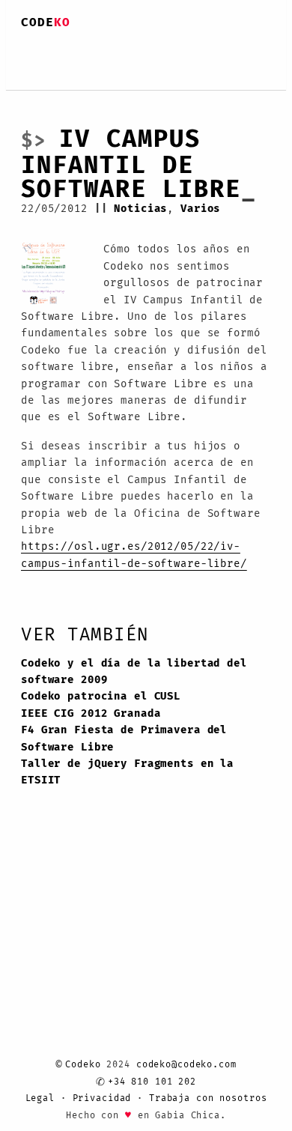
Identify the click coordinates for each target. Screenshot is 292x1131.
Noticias (155, 211)
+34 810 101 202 (152, 1072)
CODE (45, 22)
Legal (39, 1093)
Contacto (231, 67)
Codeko (82, 1051)
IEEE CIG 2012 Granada (99, 836)
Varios (222, 211)
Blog (166, 67)
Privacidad (101, 1093)
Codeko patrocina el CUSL (111, 815)
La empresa (93, 67)
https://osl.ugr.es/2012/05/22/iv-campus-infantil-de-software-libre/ (144, 647)
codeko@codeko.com (186, 1051)
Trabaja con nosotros (209, 1093)
